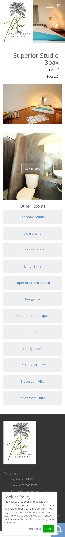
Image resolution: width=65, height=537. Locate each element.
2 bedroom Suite (32, 398)
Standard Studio (32, 217)
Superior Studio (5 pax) (32, 283)
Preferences (34, 528)
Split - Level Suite (32, 365)
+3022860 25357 (28, 485)
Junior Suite (32, 266)
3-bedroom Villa (32, 381)
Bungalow (32, 299)
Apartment (32, 233)
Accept (49, 528)
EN (59, 5)
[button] (58, 530)
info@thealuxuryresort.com (33, 491)
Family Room (32, 349)
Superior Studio (32, 250)
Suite (32, 332)
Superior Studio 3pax (32, 316)
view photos (32, 168)
